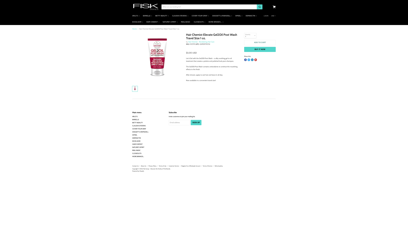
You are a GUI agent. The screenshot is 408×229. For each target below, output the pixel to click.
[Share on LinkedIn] (252, 60)
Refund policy (219, 166)
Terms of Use (162, 166)
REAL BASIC (185, 22)
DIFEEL (238, 16)
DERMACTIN (251, 16)
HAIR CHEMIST (152, 22)
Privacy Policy (153, 166)
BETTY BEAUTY (161, 16)
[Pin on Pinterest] (255, 60)
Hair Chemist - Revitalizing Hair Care (201, 42)
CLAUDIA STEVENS (179, 16)
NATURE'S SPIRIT (169, 22)
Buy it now (260, 49)
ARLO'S (135, 16)
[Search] (259, 6)
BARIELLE (147, 16)
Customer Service (174, 166)
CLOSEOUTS (199, 22)
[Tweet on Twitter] (249, 60)
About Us (143, 166)
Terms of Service (207, 166)
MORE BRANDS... (215, 22)
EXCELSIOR (137, 22)
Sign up (196, 122)
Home (134, 29)
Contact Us (135, 166)
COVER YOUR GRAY (200, 16)
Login (266, 16)
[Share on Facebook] (245, 60)
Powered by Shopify (138, 171)
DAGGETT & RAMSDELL (221, 16)
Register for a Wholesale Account (190, 166)
